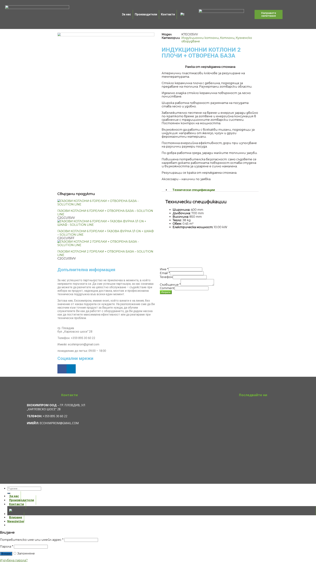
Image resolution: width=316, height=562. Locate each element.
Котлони (227, 38)
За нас (126, 14)
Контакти (168, 14)
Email (165, 273)
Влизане (6, 553)
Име (164, 269)
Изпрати (165, 292)
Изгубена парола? (14, 560)
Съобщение (170, 284)
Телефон (166, 277)
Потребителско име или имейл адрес (31, 539)
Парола (6, 546)
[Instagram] (253, 404)
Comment (167, 288)
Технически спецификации (193, 190)
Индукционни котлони (200, 38)
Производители (146, 14)
